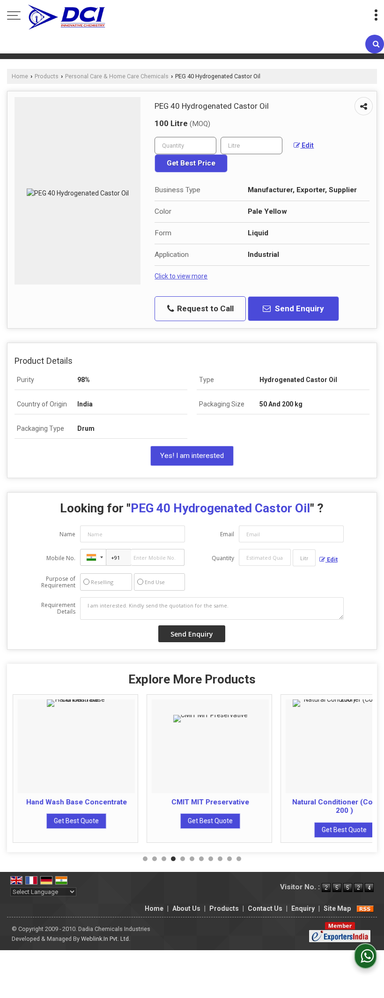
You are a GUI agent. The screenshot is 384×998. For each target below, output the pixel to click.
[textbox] (251, 145)
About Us (186, 908)
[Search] (374, 44)
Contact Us (265, 908)
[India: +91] (93, 557)
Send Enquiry (298, 308)
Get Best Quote (75, 821)
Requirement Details (58, 608)
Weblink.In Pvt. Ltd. (105, 938)
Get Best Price (191, 163)
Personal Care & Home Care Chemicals (117, 76)
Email (227, 534)
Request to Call (204, 308)
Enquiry (303, 908)
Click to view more (181, 276)
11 (238, 858)
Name (67, 534)
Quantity (223, 558)
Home (20, 76)
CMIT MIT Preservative (209, 802)
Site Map (337, 908)
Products (47, 76)
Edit (307, 145)
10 (229, 858)
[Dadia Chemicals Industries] (66, 16)
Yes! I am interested (192, 455)
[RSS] (365, 908)
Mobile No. (60, 558)
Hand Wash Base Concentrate (75, 802)
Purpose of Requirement (58, 582)
